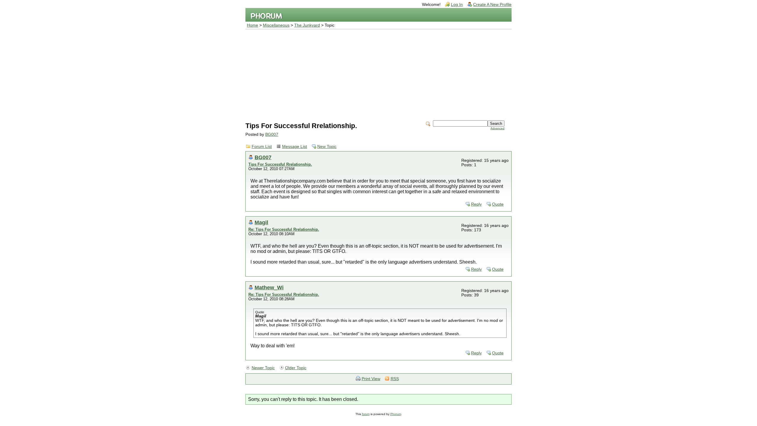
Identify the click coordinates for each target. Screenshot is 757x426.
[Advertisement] (378, 73)
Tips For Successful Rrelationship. (280, 164)
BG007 (271, 134)
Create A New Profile (492, 4)
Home (252, 25)
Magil (261, 222)
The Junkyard (307, 25)
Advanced (497, 128)
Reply (476, 204)
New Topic (327, 146)
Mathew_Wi (269, 287)
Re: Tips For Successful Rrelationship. (283, 229)
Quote (498, 204)
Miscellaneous (276, 25)
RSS (395, 379)
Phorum (395, 414)
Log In (457, 4)
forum (366, 414)
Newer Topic (263, 368)
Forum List (262, 146)
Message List (294, 146)
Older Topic (295, 368)
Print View (371, 379)
